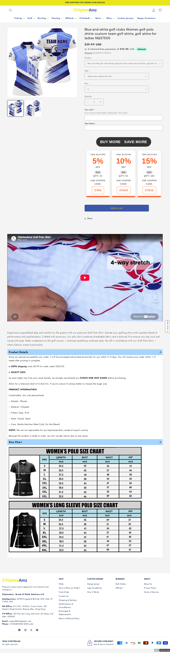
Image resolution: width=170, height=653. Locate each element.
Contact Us (63, 596)
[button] (10, 10)
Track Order (64, 592)
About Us (148, 584)
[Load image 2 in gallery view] (33, 108)
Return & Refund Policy (69, 618)
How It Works (93, 592)
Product (88, 57)
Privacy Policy (150, 588)
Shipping (88, 53)
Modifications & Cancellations (66, 606)
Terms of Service (151, 592)
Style (86, 70)
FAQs (61, 584)
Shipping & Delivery (68, 600)
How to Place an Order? (69, 588)
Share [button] (89, 218)
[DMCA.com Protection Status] (162, 651)
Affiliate (119, 588)
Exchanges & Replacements (65, 613)
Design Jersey (93, 584)
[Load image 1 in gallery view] (15, 108)
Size (86, 83)
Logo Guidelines (94, 588)
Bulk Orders (121, 584)
